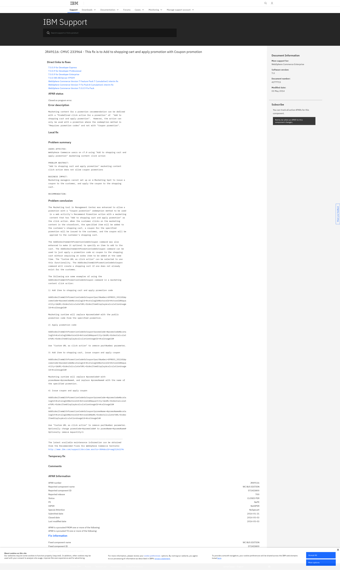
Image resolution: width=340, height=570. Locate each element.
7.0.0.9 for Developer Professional (64, 71)
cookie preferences (152, 556)
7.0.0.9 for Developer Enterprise (63, 74)
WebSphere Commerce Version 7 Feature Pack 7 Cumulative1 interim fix (83, 81)
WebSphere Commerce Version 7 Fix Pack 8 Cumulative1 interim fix (80, 84)
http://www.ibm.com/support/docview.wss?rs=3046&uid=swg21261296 (86, 449)
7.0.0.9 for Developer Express (62, 67)
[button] (338, 550)
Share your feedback (338, 214)
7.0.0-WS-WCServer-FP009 (61, 77)
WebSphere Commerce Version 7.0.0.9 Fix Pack (71, 88)
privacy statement (162, 558)
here (219, 558)
